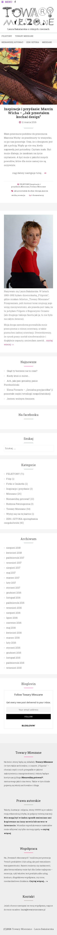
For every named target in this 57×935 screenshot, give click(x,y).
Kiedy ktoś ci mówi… (18, 375)
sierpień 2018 (13, 547)
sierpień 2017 (13, 567)
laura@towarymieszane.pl (33, 909)
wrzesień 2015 (14, 667)
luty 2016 (11, 642)
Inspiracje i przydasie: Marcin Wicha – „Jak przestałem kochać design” (28, 113)
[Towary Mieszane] (28, 25)
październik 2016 (15, 602)
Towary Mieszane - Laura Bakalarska (33, 928)
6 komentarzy (37, 195)
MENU (8, 1)
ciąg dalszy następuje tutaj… (27, 172)
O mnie (12, 48)
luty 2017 (11, 582)
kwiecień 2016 (14, 632)
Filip (4, 48)
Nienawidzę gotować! (12, 42)
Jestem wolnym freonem (21, 398)
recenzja (21, 195)
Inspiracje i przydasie (17, 488)
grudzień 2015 (13, 652)
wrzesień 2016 (14, 607)
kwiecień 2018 (14, 552)
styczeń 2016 (13, 647)
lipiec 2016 (12, 617)
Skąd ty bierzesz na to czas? (22, 370)
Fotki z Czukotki (15, 483)
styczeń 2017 (13, 587)
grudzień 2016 (13, 592)
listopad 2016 (13, 597)
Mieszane (47, 42)
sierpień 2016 (13, 612)
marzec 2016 (13, 637)
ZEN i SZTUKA (32, 42)
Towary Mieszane (24, 36)
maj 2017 (11, 572)
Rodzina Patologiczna (18, 503)
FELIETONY (7, 36)
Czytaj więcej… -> (38, 881)
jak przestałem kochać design (27, 191)
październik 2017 (15, 557)
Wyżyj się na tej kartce (18, 513)
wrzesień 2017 (14, 562)
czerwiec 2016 (13, 622)
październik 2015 (15, 662)
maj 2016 (11, 627)
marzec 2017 (13, 577)
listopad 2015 (13, 657)
